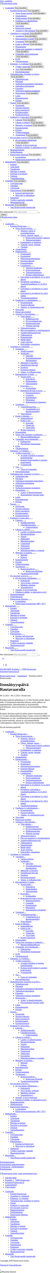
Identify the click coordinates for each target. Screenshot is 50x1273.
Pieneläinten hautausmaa (30, 444)
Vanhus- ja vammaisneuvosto (32, 307)
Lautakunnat (26, 265)
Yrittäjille (9, 181)
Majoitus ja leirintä (17, 171)
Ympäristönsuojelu (28, 407)
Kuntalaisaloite (27, 302)
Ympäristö (19, 41)
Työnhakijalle (26, 465)
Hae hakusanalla (6, 212)
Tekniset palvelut (32, 326)
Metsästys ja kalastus (23, 125)
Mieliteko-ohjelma (28, 585)
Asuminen (19, 36)
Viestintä (24, 247)
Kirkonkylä (30, 379)
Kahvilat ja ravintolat (18, 174)
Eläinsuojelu (26, 441)
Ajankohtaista (21, 16)
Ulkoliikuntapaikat (28, 525)
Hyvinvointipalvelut (34, 321)
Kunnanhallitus (27, 263)
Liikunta (18, 120)
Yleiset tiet (30, 425)
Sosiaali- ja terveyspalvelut (26, 145)
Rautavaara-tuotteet (23, 28)
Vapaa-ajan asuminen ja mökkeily (29, 49)
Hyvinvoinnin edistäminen (26, 140)
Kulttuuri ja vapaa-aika (19, 117)
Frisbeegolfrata (32, 527)
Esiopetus (19, 88)
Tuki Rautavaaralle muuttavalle (22, 207)
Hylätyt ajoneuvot (28, 430)
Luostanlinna (20, 157)
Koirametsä (25, 548)
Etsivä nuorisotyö (22, 110)
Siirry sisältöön (6, 1)
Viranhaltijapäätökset (29, 298)
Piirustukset (30, 400)
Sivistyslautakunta (33, 270)
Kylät (17, 59)
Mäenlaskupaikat (27, 541)
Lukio (17, 96)
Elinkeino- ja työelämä (19, 64)
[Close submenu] (17, 224)
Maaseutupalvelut (17, 202)
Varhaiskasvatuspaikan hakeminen (29, 84)
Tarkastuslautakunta (34, 272)
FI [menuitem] (6, 665)
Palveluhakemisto (22, 72)
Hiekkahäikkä (31, 381)
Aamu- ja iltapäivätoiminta (31, 492)
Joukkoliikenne (27, 418)
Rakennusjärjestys (33, 393)
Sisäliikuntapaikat (28, 523)
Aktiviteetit (14, 167)
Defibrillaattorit (16, 152)
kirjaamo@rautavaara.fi (9, 671)
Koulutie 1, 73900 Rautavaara (24, 669)
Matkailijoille (10, 162)
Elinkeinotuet (15, 190)
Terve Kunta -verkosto (30, 583)
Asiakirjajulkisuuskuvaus (31, 333)
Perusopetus (20, 93)
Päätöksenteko (21, 18)
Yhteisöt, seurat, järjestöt (30, 245)
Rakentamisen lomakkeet (36, 402)
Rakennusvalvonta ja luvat (31, 391)
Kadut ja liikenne (22, 44)
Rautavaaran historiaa (19, 155)
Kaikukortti (25, 580)
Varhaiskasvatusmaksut (24, 86)
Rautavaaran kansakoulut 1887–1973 (30, 159)
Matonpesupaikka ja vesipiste (32, 550)
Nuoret (13, 103)
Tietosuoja (4, 1265)
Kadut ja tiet (25, 421)
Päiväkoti (19, 81)
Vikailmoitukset (21, 61)
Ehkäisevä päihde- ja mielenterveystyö (30, 147)
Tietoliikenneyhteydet (29, 365)
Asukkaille (9, 8)
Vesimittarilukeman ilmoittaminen (33, 359)
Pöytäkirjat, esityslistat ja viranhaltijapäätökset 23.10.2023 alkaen (34, 284)
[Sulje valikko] (1, 220)
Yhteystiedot (26, 316)
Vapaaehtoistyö (27, 587)
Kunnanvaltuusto (27, 261)
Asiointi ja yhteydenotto (25, 31)
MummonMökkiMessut (30, 437)
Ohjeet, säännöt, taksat (30, 235)
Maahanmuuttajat (17, 150)
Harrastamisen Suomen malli (32, 495)
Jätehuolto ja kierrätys (29, 363)
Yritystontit (14, 188)
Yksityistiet (30, 428)
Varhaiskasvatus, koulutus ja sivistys (24, 74)
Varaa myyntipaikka (29, 469)
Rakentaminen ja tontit (24, 39)
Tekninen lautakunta (34, 268)
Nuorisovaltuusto (22, 108)
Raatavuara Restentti (34, 571)
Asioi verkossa (26, 342)
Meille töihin (26, 340)
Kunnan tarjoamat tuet (24, 193)
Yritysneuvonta (16, 183)
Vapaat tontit (26, 377)
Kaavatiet (29, 423)
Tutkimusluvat (26, 335)
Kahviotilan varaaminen (30, 344)
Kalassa (24, 557)
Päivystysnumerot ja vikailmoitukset (35, 330)
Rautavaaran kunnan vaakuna (38, 238)
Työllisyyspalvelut (22, 66)
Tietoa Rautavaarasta (23, 13)
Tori (17, 69)
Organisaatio (26, 254)
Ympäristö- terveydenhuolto (26, 54)
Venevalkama (26, 414)
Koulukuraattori (21, 112)
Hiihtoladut (25, 539)
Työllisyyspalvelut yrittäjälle (21, 200)
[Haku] (39, 212)
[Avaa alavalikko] (15, 224)
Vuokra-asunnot (27, 351)
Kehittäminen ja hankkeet (31, 242)
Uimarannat (25, 543)
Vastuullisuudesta (17, 178)
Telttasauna (25, 546)
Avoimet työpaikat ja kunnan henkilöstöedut (32, 456)
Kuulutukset (25, 256)
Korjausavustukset (28, 370)
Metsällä (24, 555)
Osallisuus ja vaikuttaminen (26, 21)
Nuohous (24, 367)
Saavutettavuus (15, 1265)
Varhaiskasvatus (21, 79)
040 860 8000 (5, 669)
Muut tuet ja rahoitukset (24, 195)
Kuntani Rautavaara (18, 11)
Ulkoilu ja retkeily (22, 122)
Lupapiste (30, 395)
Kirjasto (18, 100)
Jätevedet (29, 356)
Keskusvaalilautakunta (35, 275)
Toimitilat (14, 186)
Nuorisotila (19, 105)
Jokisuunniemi (31, 384)
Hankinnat (14, 198)
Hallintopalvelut (32, 319)
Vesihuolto (25, 353)
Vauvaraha (19, 26)
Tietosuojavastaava (28, 328)
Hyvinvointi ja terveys (19, 138)
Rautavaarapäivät (27, 569)
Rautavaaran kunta (7, 676)
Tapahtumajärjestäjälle (29, 573)
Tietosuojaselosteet (33, 240)
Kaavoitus (25, 386)
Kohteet (13, 164)
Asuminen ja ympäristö (19, 33)
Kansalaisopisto (21, 98)
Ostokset (13, 176)
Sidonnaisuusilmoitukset (30, 258)
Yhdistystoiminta (22, 132)
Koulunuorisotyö (22, 115)
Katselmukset (31, 397)
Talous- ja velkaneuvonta (31, 372)
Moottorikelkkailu (28, 534)
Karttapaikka (31, 388)
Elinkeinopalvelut (33, 323)
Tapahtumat (20, 135)
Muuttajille (9, 205)
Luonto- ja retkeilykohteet (31, 532)
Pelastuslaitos (20, 47)
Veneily (24, 536)
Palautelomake (26, 337)
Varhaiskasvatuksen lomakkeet (27, 91)
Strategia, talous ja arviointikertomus (28, 232)
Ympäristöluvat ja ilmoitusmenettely (33, 410)
